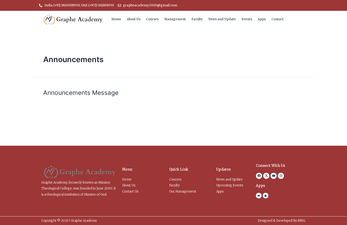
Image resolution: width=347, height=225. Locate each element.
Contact (277, 19)
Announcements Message (80, 92)
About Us (133, 19)
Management (175, 19)
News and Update (222, 19)
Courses (152, 19)
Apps (262, 19)
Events (246, 19)
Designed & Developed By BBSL (282, 221)
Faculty (197, 19)
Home (116, 19)
